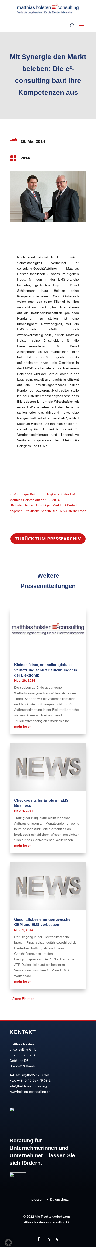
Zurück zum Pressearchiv (48, 539)
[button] (8, 1242)
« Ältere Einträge (22, 998)
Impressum (36, 1199)
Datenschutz (59, 1199)
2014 (25, 158)
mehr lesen (23, 726)
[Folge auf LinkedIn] (48, 1239)
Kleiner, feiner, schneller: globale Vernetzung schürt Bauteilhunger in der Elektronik (45, 670)
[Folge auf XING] (57, 1239)
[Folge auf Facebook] (38, 1239)
